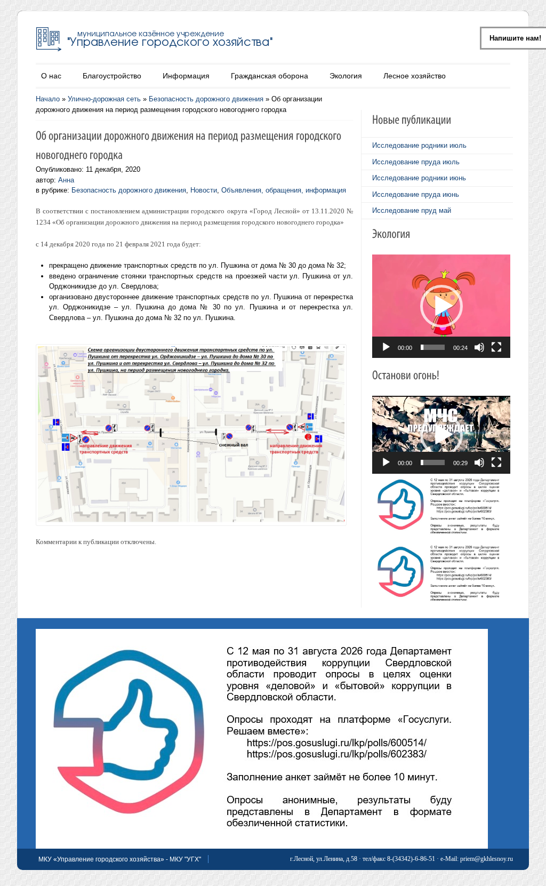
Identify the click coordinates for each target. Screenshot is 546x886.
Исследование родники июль (419, 145)
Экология (346, 75)
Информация (186, 75)
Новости (203, 190)
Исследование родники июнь (419, 178)
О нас (51, 75)
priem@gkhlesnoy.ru (486, 859)
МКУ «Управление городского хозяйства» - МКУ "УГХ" (119, 859)
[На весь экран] (496, 347)
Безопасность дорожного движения (206, 99)
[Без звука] (479, 347)
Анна (66, 180)
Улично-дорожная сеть (104, 99)
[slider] (433, 347)
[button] (441, 306)
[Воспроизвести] (386, 347)
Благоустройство (112, 75)
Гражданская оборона (269, 75)
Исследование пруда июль (416, 162)
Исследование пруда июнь (415, 194)
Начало (48, 99)
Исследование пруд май (411, 210)
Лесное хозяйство (414, 75)
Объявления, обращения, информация (283, 190)
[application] (441, 306)
